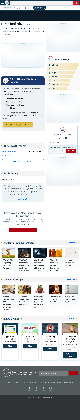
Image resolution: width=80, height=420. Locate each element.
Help (9, 382)
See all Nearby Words (22, 161)
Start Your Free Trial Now (17, 125)
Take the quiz (70, 355)
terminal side (8, 155)
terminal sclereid (9, 151)
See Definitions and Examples (62, 142)
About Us (16, 382)
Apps (23, 382)
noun (29, 24)
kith (61, 138)
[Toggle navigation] (2, 2)
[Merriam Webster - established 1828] (7, 2)
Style (4, 179)
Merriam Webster (6, 372)
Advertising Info (33, 382)
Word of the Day (62, 134)
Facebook (29, 388)
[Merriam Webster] (62, 130)
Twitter (36, 388)
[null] (66, 138)
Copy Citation (24, 199)
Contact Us (45, 382)
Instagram (50, 388)
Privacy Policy (56, 382)
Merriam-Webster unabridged (23, 230)
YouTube (43, 388)
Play (10, 346)
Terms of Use (68, 382)
